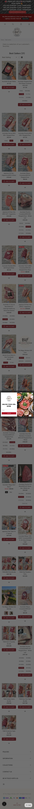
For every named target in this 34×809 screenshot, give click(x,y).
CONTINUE (9, 413)
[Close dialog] (32, 393)
